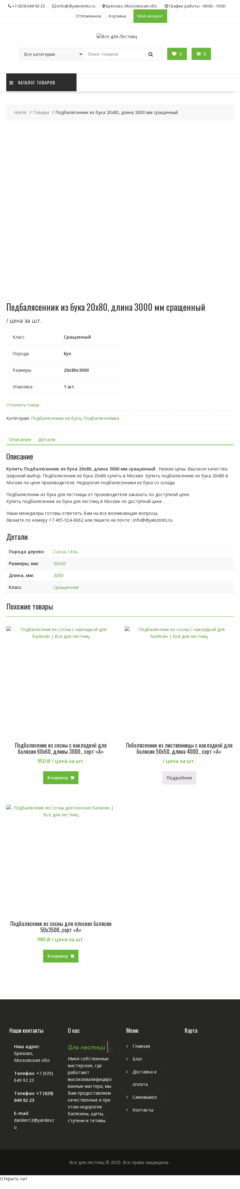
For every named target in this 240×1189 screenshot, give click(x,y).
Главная (141, 1046)
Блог (137, 1059)
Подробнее (179, 778)
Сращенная (65, 587)
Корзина (117, 16)
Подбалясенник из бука (56, 418)
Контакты (142, 1110)
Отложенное (88, 16)
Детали (46, 439)
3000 (58, 575)
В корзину (58, 777)
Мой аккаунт (150, 16)
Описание (20, 439)
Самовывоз (144, 1097)
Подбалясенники (101, 418)
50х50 (59, 563)
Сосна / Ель (65, 552)
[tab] (20, 439)
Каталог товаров (36, 82)
